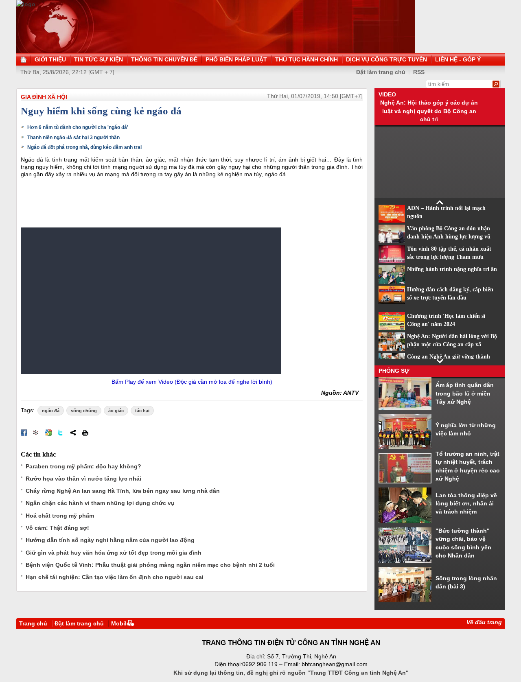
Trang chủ (33, 623)
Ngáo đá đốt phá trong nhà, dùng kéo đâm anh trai (84, 147)
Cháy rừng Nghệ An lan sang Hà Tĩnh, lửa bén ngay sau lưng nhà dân (123, 490)
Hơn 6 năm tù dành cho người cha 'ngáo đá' (77, 127)
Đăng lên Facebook (24, 432)
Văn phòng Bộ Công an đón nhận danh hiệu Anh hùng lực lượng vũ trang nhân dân (448, 236)
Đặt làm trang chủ (79, 623)
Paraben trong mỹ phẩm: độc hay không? (83, 466)
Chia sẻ (73, 432)
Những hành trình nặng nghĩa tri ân (452, 269)
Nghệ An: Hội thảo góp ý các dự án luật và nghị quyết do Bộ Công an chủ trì (429, 110)
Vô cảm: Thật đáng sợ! (57, 528)
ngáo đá (50, 410)
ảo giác (116, 410)
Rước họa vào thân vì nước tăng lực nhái (83, 478)
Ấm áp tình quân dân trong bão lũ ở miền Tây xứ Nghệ (465, 393)
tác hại (142, 410)
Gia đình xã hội (44, 97)
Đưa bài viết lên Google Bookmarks (48, 432)
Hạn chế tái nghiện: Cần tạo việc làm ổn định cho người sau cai (115, 577)
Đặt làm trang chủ (380, 72)
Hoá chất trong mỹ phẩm (60, 515)
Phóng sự (394, 370)
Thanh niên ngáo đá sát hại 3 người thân (73, 137)
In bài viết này (85, 432)
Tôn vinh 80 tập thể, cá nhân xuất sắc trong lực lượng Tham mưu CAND (449, 257)
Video (387, 94)
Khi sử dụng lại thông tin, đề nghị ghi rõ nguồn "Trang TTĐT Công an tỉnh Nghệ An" (291, 672)
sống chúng (84, 410)
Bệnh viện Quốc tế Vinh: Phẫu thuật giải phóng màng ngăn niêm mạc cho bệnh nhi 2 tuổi (150, 565)
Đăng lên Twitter (60, 432)
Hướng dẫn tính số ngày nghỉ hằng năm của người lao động (110, 540)
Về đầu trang (484, 622)
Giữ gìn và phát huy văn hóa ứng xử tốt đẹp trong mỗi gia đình (113, 552)
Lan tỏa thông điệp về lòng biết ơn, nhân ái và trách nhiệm (466, 503)
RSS (419, 72)
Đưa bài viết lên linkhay (36, 432)
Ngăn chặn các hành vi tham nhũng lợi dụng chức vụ (100, 503)
